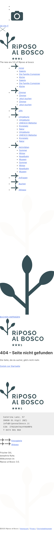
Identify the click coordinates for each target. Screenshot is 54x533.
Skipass (22, 189)
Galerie (22, 71)
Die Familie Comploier (29, 74)
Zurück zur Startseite (10, 366)
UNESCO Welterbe (28, 123)
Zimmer (22, 92)
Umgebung (23, 117)
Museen (22, 159)
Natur (21, 129)
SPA (20, 110)
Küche (22, 77)
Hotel (21, 68)
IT (8, 26)
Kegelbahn (24, 156)
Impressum (24, 529)
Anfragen (23, 177)
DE (1, 26)
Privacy (33, 529)
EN (5, 26)
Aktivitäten (23, 147)
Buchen (22, 183)
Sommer (23, 150)
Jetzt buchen (25, 98)
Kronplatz (23, 126)
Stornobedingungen (44, 529)
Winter (22, 153)
